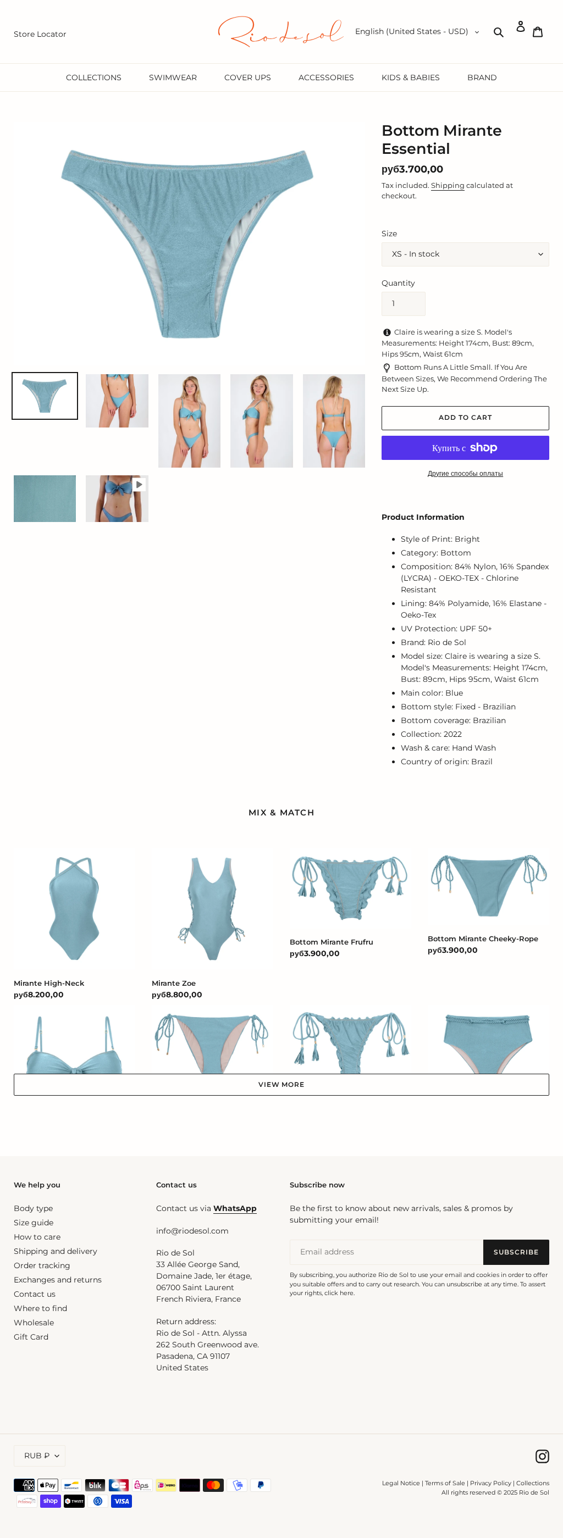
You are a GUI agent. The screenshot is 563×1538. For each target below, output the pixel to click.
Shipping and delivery (55, 1251)
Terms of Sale (445, 1483)
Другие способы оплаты (465, 473)
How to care (37, 1237)
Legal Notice (401, 1483)
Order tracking (42, 1265)
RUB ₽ (36, 1456)
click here (339, 1293)
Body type (33, 1208)
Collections (532, 1483)
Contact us (35, 1294)
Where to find (40, 1308)
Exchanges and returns (58, 1280)
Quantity (398, 283)
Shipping (448, 185)
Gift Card (31, 1337)
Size (389, 233)
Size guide (33, 1223)
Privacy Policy (491, 1483)
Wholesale (34, 1323)
